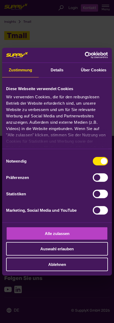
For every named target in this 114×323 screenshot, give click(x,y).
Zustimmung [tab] (20, 69)
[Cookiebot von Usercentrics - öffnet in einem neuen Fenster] (85, 55)
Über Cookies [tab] (93, 69)
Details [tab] (57, 69)
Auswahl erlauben (57, 249)
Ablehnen (57, 264)
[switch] (100, 177)
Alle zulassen (57, 233)
